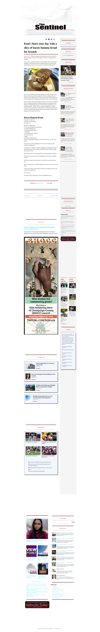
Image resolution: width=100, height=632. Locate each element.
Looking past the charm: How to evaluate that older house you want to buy (65, 563)
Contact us (56, 586)
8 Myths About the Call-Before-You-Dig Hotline (64, 532)
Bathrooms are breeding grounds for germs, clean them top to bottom (66, 539)
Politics (61, 33)
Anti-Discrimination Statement (59, 594)
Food (52, 33)
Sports (65, 33)
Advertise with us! (57, 593)
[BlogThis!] (48, 183)
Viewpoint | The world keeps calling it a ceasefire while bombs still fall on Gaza (36, 540)
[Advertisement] (50, 12)
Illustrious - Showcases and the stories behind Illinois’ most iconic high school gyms (65, 551)
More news (62, 234)
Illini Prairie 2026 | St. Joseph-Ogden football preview (48, 456)
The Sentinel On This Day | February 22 (67, 366)
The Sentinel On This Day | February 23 (67, 363)
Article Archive (56, 597)
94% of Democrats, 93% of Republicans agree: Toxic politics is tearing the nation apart (42, 577)
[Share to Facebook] (50, 183)
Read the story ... (71, 82)
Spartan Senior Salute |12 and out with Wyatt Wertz (72, 313)
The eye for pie (60, 569)
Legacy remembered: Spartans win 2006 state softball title (64, 304)
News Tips (56, 591)
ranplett (54, 628)
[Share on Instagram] (54, 39)
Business (38, 33)
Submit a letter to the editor (59, 589)
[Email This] (47, 183)
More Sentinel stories (54, 195)
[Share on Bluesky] (51, 39)
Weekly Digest (69, 33)
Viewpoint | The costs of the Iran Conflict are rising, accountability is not (31, 559)
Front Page (30, 33)
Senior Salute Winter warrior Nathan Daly (71, 290)
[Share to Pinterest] (51, 183)
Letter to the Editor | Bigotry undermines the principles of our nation (42, 559)
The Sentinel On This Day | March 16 (67, 356)
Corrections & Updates (58, 596)
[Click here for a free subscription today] (68, 240)
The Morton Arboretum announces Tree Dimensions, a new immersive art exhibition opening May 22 (68, 231)
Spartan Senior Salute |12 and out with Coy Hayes (72, 302)
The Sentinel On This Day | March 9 (67, 360)
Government (57, 33)
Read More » (38, 368)
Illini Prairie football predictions (70, 107)
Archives (34, 33)
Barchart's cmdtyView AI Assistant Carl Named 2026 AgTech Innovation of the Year (67, 222)
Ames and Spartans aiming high (37, 471)
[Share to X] (49, 183)
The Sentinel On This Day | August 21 (67, 347)
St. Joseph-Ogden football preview (70, 134)
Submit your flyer (68, 206)
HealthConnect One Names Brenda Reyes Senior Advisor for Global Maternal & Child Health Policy (67, 227)
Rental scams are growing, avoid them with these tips (65, 556)
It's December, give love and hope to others (64, 576)
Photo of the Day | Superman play (31, 455)
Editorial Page (43, 33)
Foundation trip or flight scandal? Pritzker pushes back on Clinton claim (31, 576)
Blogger (61, 628)
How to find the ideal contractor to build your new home (65, 545)
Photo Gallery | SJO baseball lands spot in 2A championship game (64, 291)
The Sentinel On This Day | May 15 (68, 350)
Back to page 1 (40, 195)
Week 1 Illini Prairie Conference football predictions (49, 443)
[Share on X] (49, 39)
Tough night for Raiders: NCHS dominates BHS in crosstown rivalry (67, 78)
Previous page (26, 195)
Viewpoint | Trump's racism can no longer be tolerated (36, 584)
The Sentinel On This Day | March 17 (67, 353)
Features (48, 33)
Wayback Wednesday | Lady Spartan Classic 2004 (64, 319)
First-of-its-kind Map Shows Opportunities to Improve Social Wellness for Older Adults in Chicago (68, 216)
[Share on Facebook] (46, 39)
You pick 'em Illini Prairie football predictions (40, 462)
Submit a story (56, 588)
